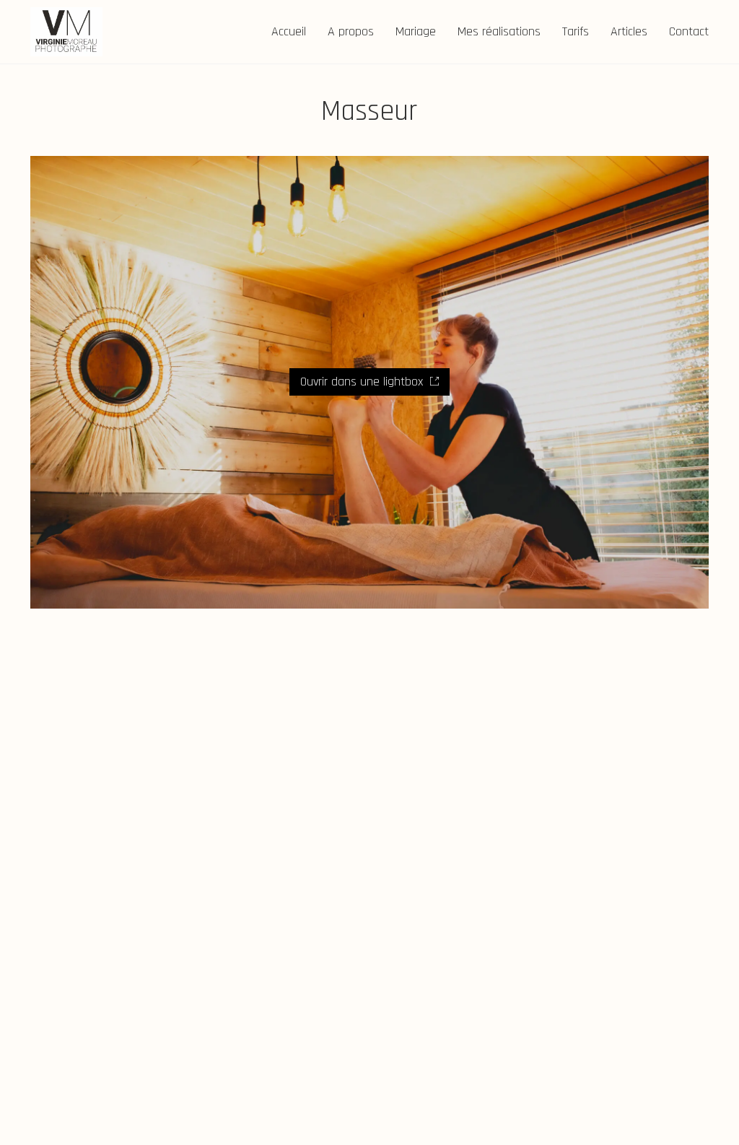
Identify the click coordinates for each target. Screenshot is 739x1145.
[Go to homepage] (66, 31)
